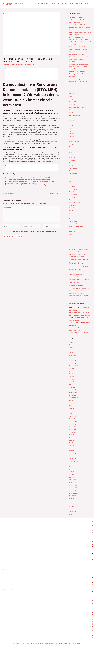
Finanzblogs (72, 256)
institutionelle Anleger (78, 274)
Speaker (71, 210)
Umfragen (71, 293)
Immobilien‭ (26, 90)
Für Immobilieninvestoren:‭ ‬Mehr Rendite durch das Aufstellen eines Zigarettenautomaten (31, 185)
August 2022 (72, 400)
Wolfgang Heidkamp (74, 312)
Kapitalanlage (74, 279)
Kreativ (71, 165)
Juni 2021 (71, 437)
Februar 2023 (72, 384)
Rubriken (52, 3)
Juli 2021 (71, 434)
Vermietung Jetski (72, 295)
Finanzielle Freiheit (92, 589)
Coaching (71, 120)
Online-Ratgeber (73, 192)
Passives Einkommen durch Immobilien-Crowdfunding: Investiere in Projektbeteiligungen (79, 59)
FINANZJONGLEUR (42, 3)
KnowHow (87, 279)
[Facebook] (4, 589)
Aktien (70, 96)
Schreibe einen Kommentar (10, 64)
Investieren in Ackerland (73, 276)
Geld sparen (72, 144)
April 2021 (71, 442)
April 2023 (71, 379)
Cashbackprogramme (74, 115)
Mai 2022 (71, 408)
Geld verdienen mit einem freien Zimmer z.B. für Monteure (22, 183)
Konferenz (71, 162)
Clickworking (72, 117)
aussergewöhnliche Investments (77, 107)
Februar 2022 (72, 416)
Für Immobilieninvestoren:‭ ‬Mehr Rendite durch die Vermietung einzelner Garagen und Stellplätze (33, 176)
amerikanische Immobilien (78, 247)
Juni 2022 (71, 405)
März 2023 (72, 381)
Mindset (71, 184)
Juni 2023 (71, 374)
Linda (70, 317)
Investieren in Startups (82, 276)
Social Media (72, 205)
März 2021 (72, 445)
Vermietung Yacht (79, 295)
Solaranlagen (72, 290)
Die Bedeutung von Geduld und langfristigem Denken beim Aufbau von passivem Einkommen (79, 20)
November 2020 (73, 456)
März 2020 (72, 477)
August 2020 (72, 464)
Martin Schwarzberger (74, 322)
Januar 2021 (72, 450)
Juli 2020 (71, 466)
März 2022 (72, 413)
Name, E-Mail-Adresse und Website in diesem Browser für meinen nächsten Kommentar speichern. (30, 231)
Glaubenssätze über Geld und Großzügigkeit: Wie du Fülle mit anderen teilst (79, 27)
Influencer (71, 274)
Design (71, 125)
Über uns (64, 3)
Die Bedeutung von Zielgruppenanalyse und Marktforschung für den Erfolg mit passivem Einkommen (79, 67)
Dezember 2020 (73, 453)
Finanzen (71, 139)
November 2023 (73, 360)
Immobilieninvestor (84, 271)
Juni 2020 (71, 469)
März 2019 (72, 509)
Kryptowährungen (73, 170)
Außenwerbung (72, 249)
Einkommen (72, 133)
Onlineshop (72, 197)
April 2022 (71, 411)
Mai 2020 (71, 472)
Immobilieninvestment (74, 271)
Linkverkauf (72, 178)
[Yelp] (8, 589)
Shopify (88, 288)
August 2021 (72, 432)
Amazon (71, 99)
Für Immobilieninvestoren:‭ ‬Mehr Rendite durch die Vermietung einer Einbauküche (29, 177)
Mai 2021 (71, 440)
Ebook (70, 128)
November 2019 (73, 487)
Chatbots (75, 251)
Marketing (71, 181)
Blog (58, 3)
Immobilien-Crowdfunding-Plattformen (75, 269)
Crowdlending (72, 254)
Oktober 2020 (72, 458)
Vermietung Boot (84, 293)
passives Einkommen (76, 286)
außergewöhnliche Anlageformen (82, 249)
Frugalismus (79, 259)
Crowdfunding (72, 123)
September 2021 (73, 429)
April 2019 (71, 506)
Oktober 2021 (72, 427)
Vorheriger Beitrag (8, 193)
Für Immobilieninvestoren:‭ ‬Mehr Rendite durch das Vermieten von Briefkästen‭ (28, 179)
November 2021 (73, 424)
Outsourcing (72, 200)
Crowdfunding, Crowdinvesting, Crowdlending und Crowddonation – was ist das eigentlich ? (79, 330)
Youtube (71, 298)
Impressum (87, 3)
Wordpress (72, 231)
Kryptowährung (73, 168)
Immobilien (21, 64)
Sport (70, 213)
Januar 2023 (72, 387)
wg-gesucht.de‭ (46, 154)
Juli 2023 (71, 371)
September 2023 (73, 366)
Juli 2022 (71, 403)
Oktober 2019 (72, 490)
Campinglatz (71, 251)
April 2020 (71, 474)
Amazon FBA (72, 102)
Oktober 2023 (72, 363)
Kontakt (71, 3)
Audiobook (72, 104)
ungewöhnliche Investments (76, 226)
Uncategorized (73, 223)
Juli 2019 (71, 498)
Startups (71, 218)
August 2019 (72, 495)
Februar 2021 (72, 448)
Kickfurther (82, 279)
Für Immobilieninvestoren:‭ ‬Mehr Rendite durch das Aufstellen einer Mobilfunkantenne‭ (30, 181)
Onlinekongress (73, 194)
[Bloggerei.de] (92, 535)
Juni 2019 (71, 501)
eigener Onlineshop (74, 131)
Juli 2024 (71, 342)
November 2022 (73, 392)
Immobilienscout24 (51, 141)
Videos (71, 229)
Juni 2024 (71, 344)
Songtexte (71, 207)
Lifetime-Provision (73, 173)
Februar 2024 (72, 352)
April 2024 (71, 350)
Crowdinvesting (86, 251)
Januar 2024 (72, 355)
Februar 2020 (72, 480)
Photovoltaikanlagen (73, 288)
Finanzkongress (72, 259)
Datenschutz (78, 3)
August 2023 (72, 368)
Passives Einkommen (74, 202)
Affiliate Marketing (73, 94)
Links (70, 176)
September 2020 (73, 461)
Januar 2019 (72, 514)
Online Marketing (73, 189)
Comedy (80, 251)
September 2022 (73, 397)
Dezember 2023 (73, 358)
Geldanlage (86, 259)
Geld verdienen (73, 147)
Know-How (72, 160)
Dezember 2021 (73, 421)
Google (71, 149)
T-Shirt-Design (73, 221)
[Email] (12, 589)
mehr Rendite (74, 283)
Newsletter (72, 186)
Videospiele (85, 295)
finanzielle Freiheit (74, 141)
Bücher (71, 112)
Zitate (70, 234)
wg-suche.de (18, 141)
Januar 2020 (72, 482)
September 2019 (73, 493)
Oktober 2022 (72, 395)
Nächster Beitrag (55, 193)
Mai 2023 (71, 376)
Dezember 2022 (73, 389)
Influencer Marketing (74, 155)
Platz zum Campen (82, 288)
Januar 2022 (72, 419)
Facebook (71, 136)
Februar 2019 (72, 511)
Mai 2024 (71, 347)
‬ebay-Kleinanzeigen (27, 141)
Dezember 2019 (73, 485)
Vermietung (36, 127)
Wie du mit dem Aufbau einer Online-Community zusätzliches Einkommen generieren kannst (78, 74)
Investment (72, 157)
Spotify (71, 215)
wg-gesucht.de (56, 140)
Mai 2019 (71, 503)
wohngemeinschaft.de (8, 141)
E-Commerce (79, 254)
